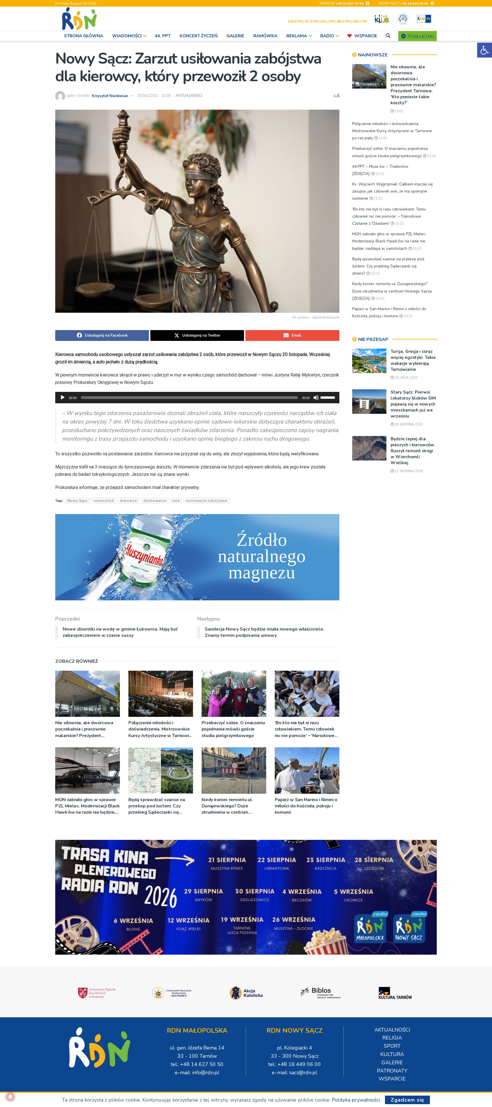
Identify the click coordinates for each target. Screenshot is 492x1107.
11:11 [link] (377, 199)
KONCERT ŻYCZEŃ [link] (199, 36)
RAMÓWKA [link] (265, 36)
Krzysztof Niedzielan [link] (110, 95)
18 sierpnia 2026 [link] (408, 424)
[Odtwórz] (62, 397)
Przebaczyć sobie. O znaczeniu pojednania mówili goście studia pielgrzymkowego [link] (233, 729)
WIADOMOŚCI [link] (127, 36)
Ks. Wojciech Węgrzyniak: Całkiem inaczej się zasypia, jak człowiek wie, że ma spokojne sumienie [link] (392, 191)
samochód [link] (104, 500)
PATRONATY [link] (392, 1070)
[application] (197, 397)
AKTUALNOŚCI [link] (188, 95)
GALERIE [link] (235, 36)
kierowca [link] (128, 500)
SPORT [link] (392, 1046)
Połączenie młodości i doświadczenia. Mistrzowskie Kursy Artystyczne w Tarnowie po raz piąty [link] (160, 729)
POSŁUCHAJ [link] (420, 36)
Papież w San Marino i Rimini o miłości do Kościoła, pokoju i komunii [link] (306, 806)
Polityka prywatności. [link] (356, 1099)
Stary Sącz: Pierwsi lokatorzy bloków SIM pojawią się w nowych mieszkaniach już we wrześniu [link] (413, 404)
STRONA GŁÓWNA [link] (83, 36)
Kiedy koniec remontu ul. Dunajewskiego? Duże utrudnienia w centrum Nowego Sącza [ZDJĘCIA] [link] (228, 806)
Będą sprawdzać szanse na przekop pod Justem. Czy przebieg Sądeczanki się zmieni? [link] (156, 806)
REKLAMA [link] (296, 36)
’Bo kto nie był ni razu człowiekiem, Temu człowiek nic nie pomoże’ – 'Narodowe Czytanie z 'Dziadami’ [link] (305, 729)
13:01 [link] (398, 111)
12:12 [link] (379, 174)
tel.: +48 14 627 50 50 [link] (197, 1064)
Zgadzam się (407, 1099)
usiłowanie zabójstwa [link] (206, 500)
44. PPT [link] (163, 36)
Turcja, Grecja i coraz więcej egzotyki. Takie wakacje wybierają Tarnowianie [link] (413, 360)
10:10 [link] (399, 224)
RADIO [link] (327, 36)
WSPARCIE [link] (365, 36)
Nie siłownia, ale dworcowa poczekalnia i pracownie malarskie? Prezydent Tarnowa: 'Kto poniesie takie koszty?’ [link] (85, 729)
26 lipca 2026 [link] (405, 378)
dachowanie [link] (155, 500)
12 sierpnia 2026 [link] (408, 471)
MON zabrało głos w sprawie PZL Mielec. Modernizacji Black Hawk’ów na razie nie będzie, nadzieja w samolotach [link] (87, 806)
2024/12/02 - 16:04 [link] (154, 95)
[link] (484, 50)
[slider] (329, 397)
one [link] (176, 500)
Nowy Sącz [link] (77, 500)
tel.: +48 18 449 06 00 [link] (294, 1064)
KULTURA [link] (392, 1054)
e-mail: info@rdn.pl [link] (197, 1072)
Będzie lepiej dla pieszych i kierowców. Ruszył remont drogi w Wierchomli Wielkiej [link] (413, 451)
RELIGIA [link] (392, 1037)
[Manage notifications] (10, 1096)
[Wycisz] (316, 397)
